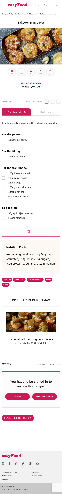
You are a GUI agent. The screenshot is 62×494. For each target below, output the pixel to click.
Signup (47, 5)
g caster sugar (17, 178)
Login (38, 5)
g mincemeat (16, 156)
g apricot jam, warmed (20, 213)
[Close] (55, 376)
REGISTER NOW (44, 396)
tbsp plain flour (16, 192)
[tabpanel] (31, 179)
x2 (52, 101)
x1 (47, 101)
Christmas (7, 279)
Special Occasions (35, 279)
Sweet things (19, 279)
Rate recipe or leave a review (48, 364)
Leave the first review (17, 418)
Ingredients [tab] (16, 111)
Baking (5, 285)
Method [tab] (46, 111)
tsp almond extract (18, 196)
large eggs (14, 182)
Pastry (48, 279)
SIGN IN (17, 396)
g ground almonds (19, 187)
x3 (58, 101)
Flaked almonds (16, 218)
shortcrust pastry (17, 140)
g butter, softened (19, 173)
